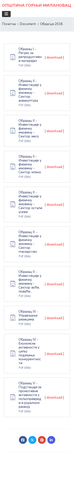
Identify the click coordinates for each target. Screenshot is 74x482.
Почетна (9, 24)
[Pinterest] (42, 440)
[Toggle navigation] (6, 14)
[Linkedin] (51, 440)
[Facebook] (23, 440)
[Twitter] (32, 440)
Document (28, 24)
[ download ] (54, 57)
